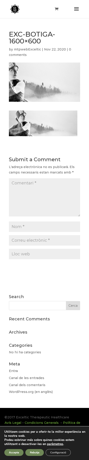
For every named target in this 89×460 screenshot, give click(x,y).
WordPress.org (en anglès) (31, 392)
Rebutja (34, 452)
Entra (13, 371)
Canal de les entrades (26, 378)
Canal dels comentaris (27, 385)
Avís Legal (13, 423)
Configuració (58, 452)
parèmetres (55, 444)
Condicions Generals (42, 423)
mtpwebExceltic (27, 49)
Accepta (14, 452)
